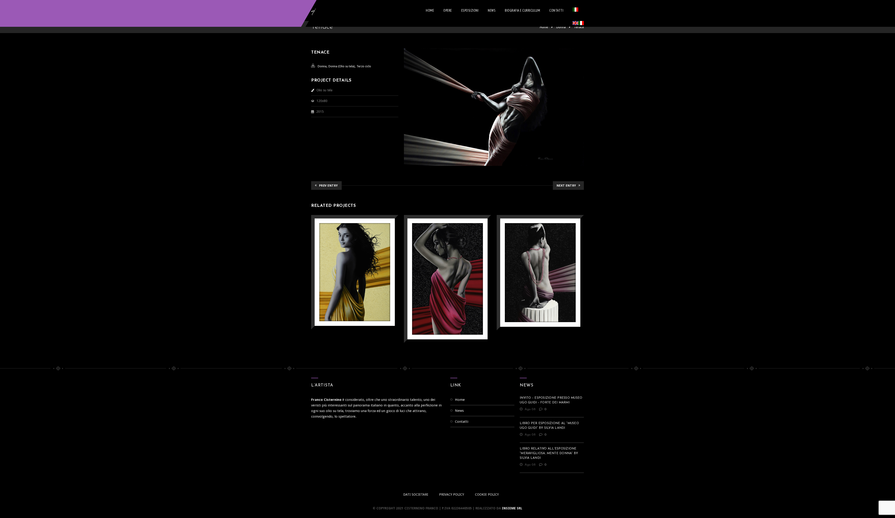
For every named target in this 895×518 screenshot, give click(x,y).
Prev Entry (328, 185)
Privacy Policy (451, 494)
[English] (575, 24)
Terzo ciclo (364, 66)
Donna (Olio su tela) (341, 66)
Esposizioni (470, 10)
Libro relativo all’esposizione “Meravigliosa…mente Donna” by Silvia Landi (549, 453)
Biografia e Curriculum (522, 10)
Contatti (556, 10)
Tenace (579, 27)
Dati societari (415, 494)
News (492, 10)
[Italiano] (575, 10)
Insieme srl (512, 508)
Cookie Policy (487, 494)
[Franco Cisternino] (332, 10)
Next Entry (566, 185)
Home (430, 10)
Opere (447, 10)
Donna (561, 27)
